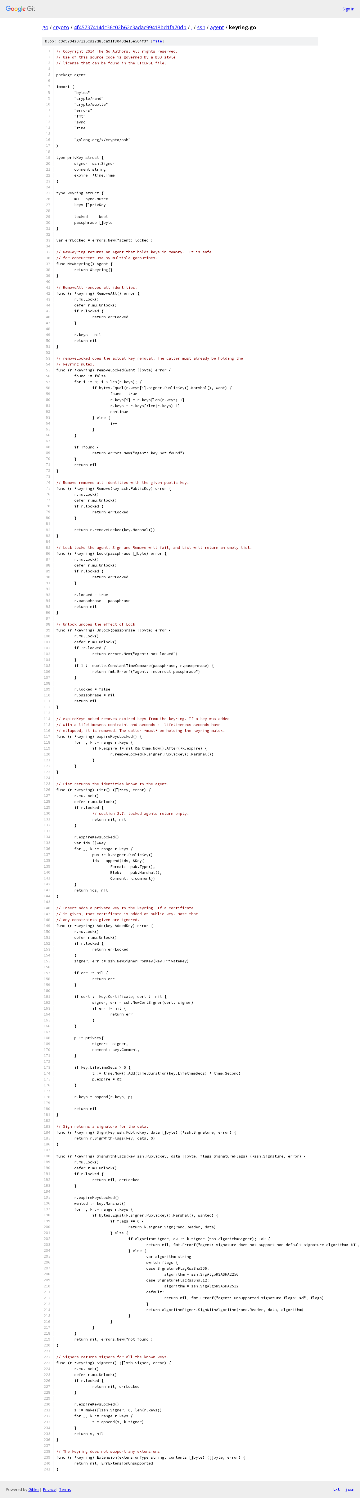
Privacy (49, 1489)
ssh (201, 27)
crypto (61, 27)
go (45, 27)
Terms (65, 1489)
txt (336, 1489)
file (157, 41)
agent (217, 27)
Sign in (348, 9)
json (349, 1489)
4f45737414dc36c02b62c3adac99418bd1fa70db (130, 27)
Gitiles (33, 1489)
